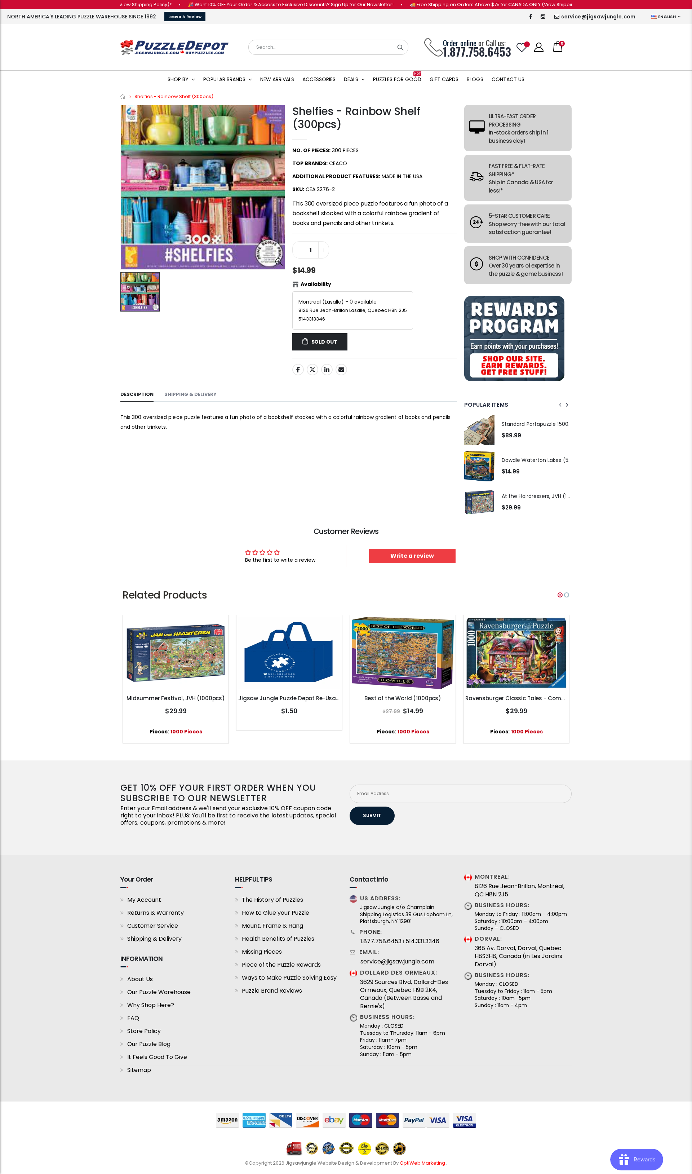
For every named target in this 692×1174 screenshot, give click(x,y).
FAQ (133, 1018)
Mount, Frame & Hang (272, 926)
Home (123, 96)
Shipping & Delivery (154, 939)
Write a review (412, 556)
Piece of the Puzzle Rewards (281, 965)
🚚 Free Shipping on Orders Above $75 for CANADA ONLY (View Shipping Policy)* (476, 4)
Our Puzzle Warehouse (159, 992)
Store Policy (144, 1031)
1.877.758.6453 (381, 941)
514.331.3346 (422, 941)
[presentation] (560, 405)
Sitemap (139, 1070)
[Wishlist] (522, 47)
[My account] (538, 47)
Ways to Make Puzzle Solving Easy (289, 978)
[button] (560, 595)
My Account (144, 900)
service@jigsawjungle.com (598, 16)
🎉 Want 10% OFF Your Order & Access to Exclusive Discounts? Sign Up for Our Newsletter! (264, 4)
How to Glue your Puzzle (275, 913)
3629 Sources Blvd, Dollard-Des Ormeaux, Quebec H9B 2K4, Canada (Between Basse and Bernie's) (404, 994)
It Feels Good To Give (157, 1057)
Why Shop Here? (150, 1005)
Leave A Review (184, 16)
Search (400, 47)
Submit (372, 815)
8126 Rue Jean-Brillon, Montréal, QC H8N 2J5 (519, 890)
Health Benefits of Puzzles (278, 939)
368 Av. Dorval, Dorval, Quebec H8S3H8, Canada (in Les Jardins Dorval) (518, 956)
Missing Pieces (262, 952)
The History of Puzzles (272, 900)
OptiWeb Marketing (423, 1163)
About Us (140, 979)
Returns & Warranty (155, 913)
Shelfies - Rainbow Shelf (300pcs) (356, 117)
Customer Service (152, 926)
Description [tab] (137, 394)
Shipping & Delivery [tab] (190, 394)
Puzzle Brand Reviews (272, 991)
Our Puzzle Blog (148, 1044)
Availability (316, 284)
